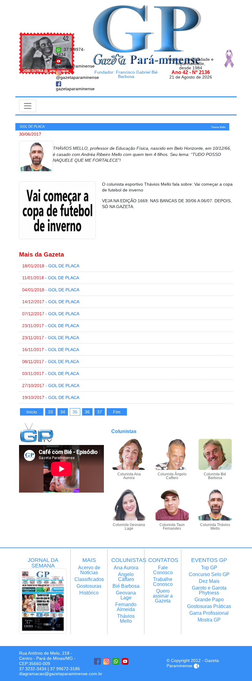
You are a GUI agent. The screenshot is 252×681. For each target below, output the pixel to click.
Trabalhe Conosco (163, 582)
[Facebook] (97, 661)
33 (50, 411)
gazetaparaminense (70, 66)
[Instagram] (106, 661)
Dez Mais (209, 581)
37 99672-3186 (65, 668)
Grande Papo (209, 599)
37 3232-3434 (32, 668)
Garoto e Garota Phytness (209, 590)
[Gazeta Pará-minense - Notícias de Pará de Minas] (147, 34)
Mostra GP (209, 619)
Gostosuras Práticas (209, 606)
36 (87, 411)
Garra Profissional (209, 613)
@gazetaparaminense (70, 77)
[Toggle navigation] (27, 106)
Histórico (89, 592)
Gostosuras (89, 586)
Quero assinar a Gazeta (163, 595)
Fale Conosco (163, 570)
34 (62, 411)
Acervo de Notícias (89, 570)
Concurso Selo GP (209, 574)
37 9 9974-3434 (70, 52)
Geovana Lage (126, 595)
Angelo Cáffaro (126, 577)
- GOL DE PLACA (50, 265)
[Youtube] (125, 661)
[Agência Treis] (196, 665)
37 (99, 411)
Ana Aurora (126, 567)
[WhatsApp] (115, 661)
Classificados (89, 579)
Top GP (209, 567)
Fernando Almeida (125, 607)
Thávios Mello (126, 618)
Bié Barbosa (126, 586)
